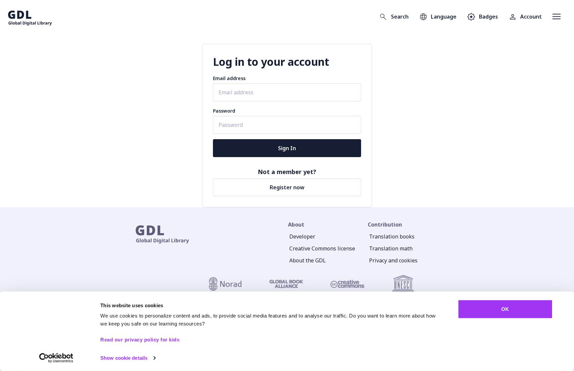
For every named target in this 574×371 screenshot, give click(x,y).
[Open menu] (556, 17)
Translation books (392, 236)
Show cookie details (123, 358)
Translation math (391, 248)
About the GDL (307, 260)
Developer (302, 236)
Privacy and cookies (393, 260)
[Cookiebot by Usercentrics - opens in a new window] (56, 358)
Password (224, 111)
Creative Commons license (322, 248)
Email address (229, 78)
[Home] (30, 17)
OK (505, 309)
